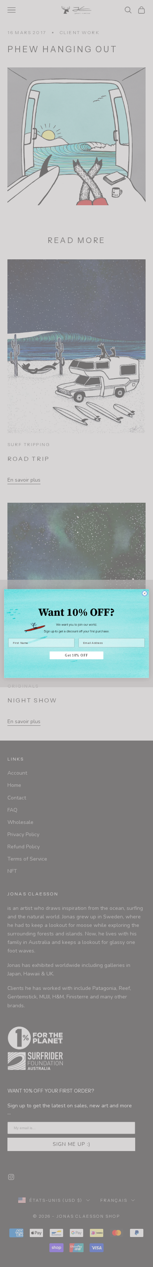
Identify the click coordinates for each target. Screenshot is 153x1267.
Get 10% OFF (76, 655)
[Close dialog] (144, 593)
